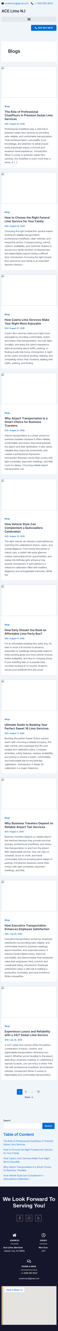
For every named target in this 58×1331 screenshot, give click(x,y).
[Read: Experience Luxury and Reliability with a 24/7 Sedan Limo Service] (29, 1001)
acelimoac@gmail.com (29, 1278)
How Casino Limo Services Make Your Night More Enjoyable (27, 321)
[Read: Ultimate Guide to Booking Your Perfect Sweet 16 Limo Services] (29, 695)
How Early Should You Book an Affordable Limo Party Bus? (25, 631)
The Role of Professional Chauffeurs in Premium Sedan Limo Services (29, 115)
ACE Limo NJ (13, 11)
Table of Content (18, 1134)
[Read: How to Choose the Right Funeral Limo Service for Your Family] (29, 187)
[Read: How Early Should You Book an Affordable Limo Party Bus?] (29, 600)
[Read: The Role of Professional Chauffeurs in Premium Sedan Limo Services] (29, 81)
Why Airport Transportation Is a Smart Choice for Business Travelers (26, 422)
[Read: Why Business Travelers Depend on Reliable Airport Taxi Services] (29, 793)
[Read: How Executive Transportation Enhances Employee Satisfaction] (29, 895)
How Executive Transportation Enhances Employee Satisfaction (27, 927)
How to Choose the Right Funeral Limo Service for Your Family (27, 219)
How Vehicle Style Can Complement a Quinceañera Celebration (24, 527)
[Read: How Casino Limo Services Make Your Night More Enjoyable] (29, 289)
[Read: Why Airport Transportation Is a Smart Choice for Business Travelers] (29, 388)
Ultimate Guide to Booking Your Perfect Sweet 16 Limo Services (27, 726)
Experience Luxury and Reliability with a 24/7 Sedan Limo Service (27, 1033)
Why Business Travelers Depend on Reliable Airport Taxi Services (29, 825)
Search (7, 1120)
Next (29, 1097)
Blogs (7, 106)
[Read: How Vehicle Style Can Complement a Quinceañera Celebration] (29, 494)
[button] (29, 19)
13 (38, 1091)
